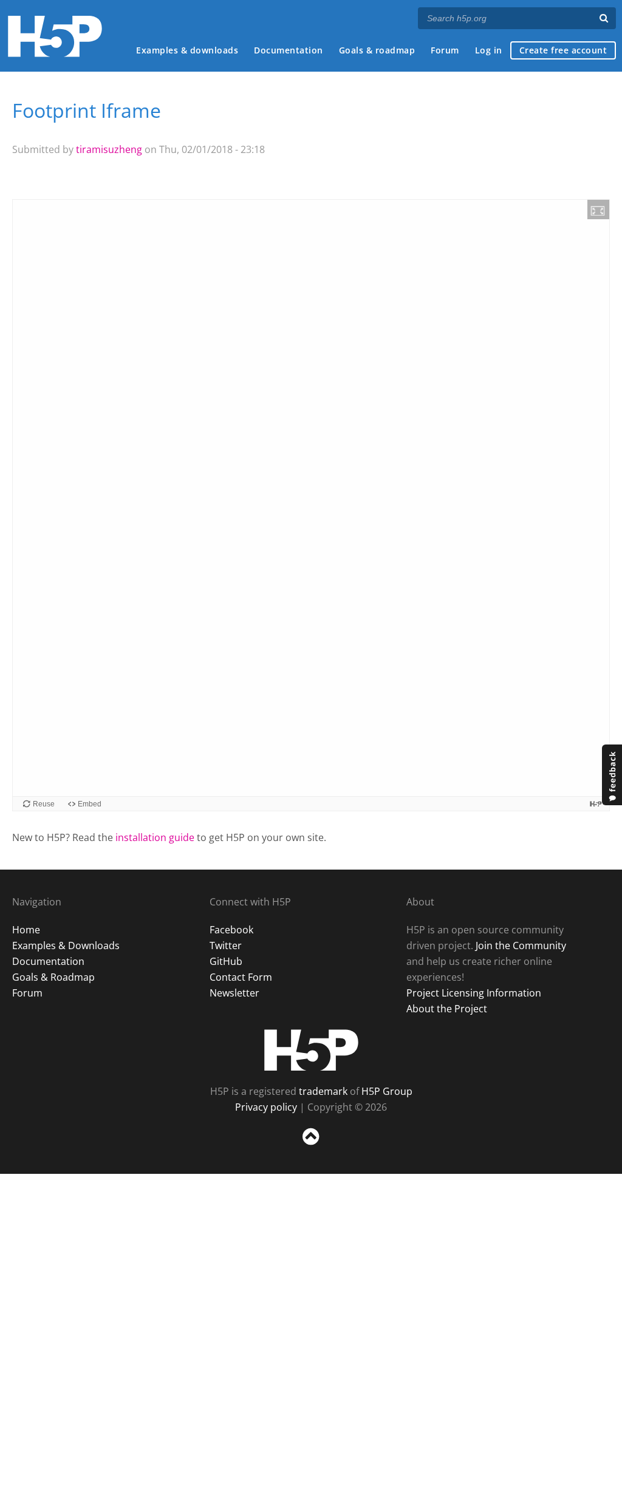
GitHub (226, 961)
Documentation (288, 50)
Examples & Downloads (66, 945)
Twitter (226, 945)
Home (26, 929)
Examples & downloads (187, 50)
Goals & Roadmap (53, 977)
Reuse (44, 804)
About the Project (446, 1008)
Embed (89, 804)
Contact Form (241, 977)
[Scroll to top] (311, 1147)
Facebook (231, 929)
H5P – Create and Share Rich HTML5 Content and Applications (55, 36)
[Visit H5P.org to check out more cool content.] (596, 804)
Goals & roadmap (377, 50)
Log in (488, 50)
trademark (323, 1091)
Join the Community (521, 945)
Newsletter (234, 993)
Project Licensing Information (473, 993)
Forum (445, 50)
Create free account (563, 50)
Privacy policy (266, 1107)
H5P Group (386, 1091)
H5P (311, 1050)
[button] (598, 209)
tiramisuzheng (109, 149)
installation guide (154, 837)
